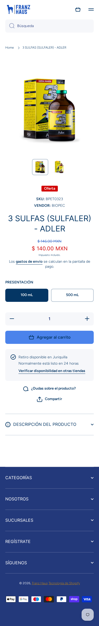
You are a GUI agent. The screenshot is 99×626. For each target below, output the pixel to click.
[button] (78, 9)
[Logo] (18, 9)
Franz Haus (40, 583)
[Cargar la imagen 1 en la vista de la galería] (40, 167)
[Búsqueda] (10, 26)
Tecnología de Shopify (64, 583)
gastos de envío (29, 261)
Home (9, 47)
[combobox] (49, 26)
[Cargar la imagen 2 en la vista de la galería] (59, 167)
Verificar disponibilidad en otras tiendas (51, 371)
